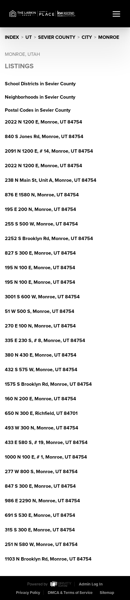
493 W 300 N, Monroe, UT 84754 (41, 427)
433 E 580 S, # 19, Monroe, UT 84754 (46, 442)
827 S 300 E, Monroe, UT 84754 (40, 253)
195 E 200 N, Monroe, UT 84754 (40, 209)
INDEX (12, 37)
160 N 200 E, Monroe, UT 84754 (40, 398)
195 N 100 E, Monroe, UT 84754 (40, 267)
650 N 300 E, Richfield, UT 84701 (41, 413)
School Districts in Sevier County (40, 84)
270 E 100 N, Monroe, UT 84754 (40, 326)
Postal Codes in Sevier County (37, 110)
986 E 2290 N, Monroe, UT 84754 (42, 500)
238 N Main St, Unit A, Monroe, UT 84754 (50, 180)
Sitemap (107, 592)
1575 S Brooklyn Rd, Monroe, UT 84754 (48, 384)
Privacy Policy (28, 592)
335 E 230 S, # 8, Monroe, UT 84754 (45, 340)
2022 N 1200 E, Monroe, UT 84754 (43, 122)
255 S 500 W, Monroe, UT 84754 (41, 224)
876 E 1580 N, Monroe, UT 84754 (42, 194)
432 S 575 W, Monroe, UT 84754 (41, 369)
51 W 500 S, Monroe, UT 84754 (39, 311)
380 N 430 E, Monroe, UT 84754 (40, 355)
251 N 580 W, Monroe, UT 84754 (41, 544)
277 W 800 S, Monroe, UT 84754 (41, 471)
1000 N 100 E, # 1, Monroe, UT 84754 (46, 457)
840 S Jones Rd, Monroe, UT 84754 (44, 136)
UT (28, 37)
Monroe (108, 37)
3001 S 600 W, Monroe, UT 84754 (42, 296)
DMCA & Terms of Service (70, 592)
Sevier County (56, 37)
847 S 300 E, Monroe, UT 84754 (40, 486)
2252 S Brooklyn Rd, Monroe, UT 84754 (49, 238)
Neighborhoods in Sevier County (40, 97)
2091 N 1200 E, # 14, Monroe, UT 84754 (49, 151)
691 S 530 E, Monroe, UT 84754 (40, 515)
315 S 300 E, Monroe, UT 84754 (40, 529)
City (87, 37)
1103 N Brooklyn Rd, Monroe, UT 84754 (48, 559)
